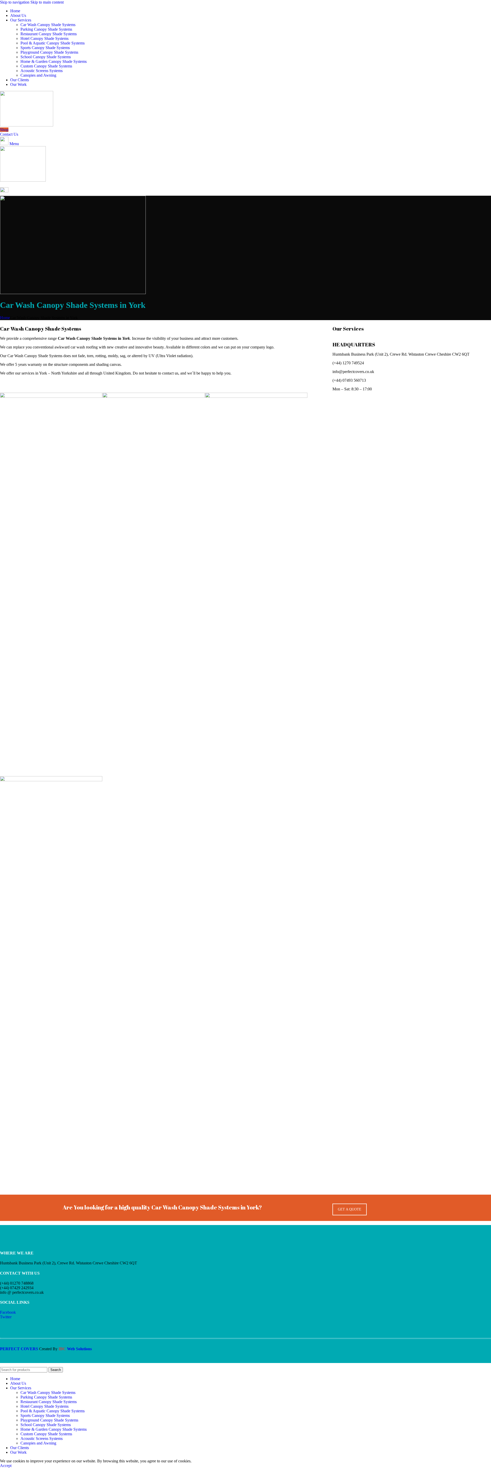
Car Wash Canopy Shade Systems (47, 24)
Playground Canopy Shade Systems (49, 52)
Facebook (8, 1312)
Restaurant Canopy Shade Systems (48, 34)
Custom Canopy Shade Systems (46, 66)
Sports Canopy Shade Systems (45, 47)
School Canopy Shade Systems (45, 57)
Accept (6, 1465)
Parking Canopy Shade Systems (46, 29)
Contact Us (9, 134)
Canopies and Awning (38, 75)
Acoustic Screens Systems (41, 70)
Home (5, 318)
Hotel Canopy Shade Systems (44, 38)
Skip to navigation (15, 2)
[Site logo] (26, 125)
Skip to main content (47, 2)
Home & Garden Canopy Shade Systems (53, 61)
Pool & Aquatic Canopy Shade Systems (52, 43)
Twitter (6, 1317)
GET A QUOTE (349, 1209)
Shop (4, 129)
